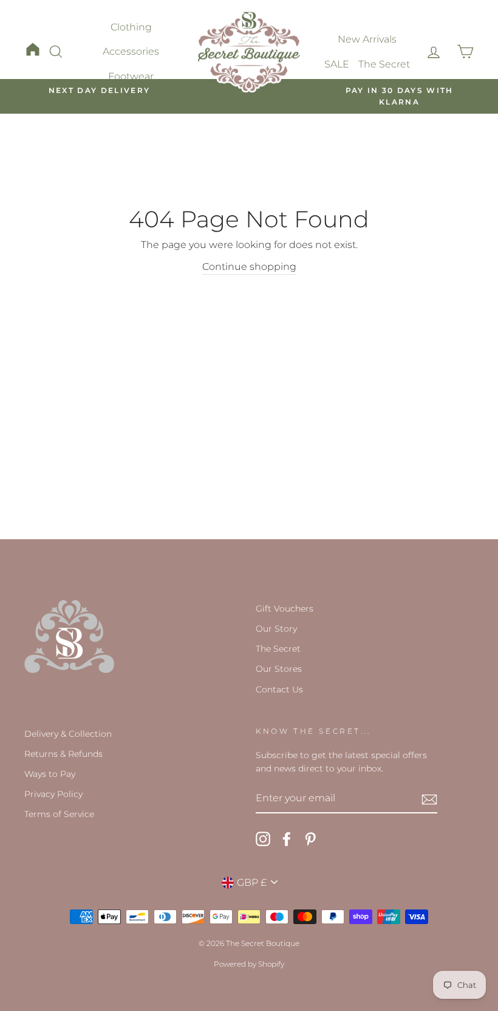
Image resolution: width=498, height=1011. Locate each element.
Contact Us (279, 689)
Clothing (131, 27)
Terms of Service (59, 814)
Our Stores (279, 669)
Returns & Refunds (63, 754)
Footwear (131, 76)
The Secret (384, 64)
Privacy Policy (53, 794)
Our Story (276, 628)
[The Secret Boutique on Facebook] (286, 839)
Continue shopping (249, 266)
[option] (99, 91)
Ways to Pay (49, 774)
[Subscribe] (429, 799)
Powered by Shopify (249, 963)
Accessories (131, 51)
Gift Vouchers (284, 608)
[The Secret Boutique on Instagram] (263, 839)
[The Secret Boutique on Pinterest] (310, 839)
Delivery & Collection (68, 734)
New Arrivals (367, 39)
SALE (336, 64)
